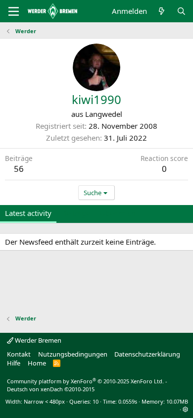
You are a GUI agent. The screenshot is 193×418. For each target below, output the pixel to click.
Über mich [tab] (118, 213)
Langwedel (103, 114)
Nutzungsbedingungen (72, 354)
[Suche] (181, 11)
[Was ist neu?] (161, 11)
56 (19, 168)
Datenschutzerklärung (147, 354)
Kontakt (19, 354)
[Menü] (13, 11)
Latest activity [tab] (28, 213)
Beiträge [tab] (75, 213)
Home (37, 363)
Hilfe (13, 363)
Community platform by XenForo (85, 381)
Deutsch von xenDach (51, 389)
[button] (185, 409)
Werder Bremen (37, 340)
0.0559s (127, 401)
